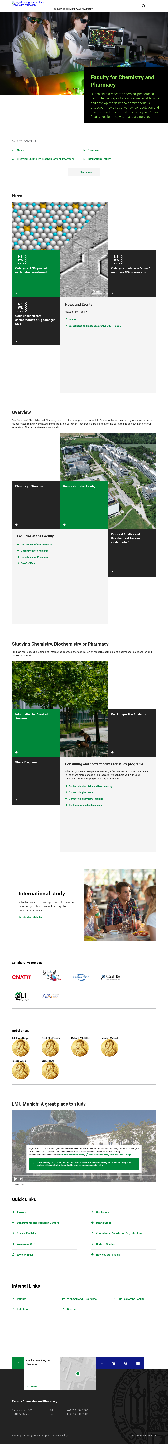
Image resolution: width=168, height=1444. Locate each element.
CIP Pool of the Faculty (131, 1298)
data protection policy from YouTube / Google (110, 1154)
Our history (102, 1212)
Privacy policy (32, 1435)
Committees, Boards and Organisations (119, 1233)
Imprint (46, 1435)
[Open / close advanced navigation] (154, 6)
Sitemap (16, 1435)
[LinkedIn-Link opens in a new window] (138, 1363)
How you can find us (108, 1254)
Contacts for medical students (85, 805)
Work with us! (25, 1254)
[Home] (18, 1363)
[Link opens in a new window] (60, 1373)
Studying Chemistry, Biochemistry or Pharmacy (45, 158)
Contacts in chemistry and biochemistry (91, 786)
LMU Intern (23, 1309)
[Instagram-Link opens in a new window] (126, 1363)
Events (72, 319)
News (20, 150)
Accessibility (60, 1435)
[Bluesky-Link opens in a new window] (114, 1363)
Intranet (21, 1298)
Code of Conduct (106, 1244)
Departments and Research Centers (38, 1222)
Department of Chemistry (34, 550)
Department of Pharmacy (34, 557)
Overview (93, 150)
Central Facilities (27, 1233)
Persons (22, 1212)
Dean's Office (28, 563)
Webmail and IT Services (82, 1298)
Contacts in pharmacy (81, 792)
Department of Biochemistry (36, 544)
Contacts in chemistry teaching (86, 798)
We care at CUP (26, 1244)
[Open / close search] (143, 6)
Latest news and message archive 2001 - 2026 (95, 325)
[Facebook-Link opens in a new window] (102, 1363)
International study (99, 158)
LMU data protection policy (71, 1154)
